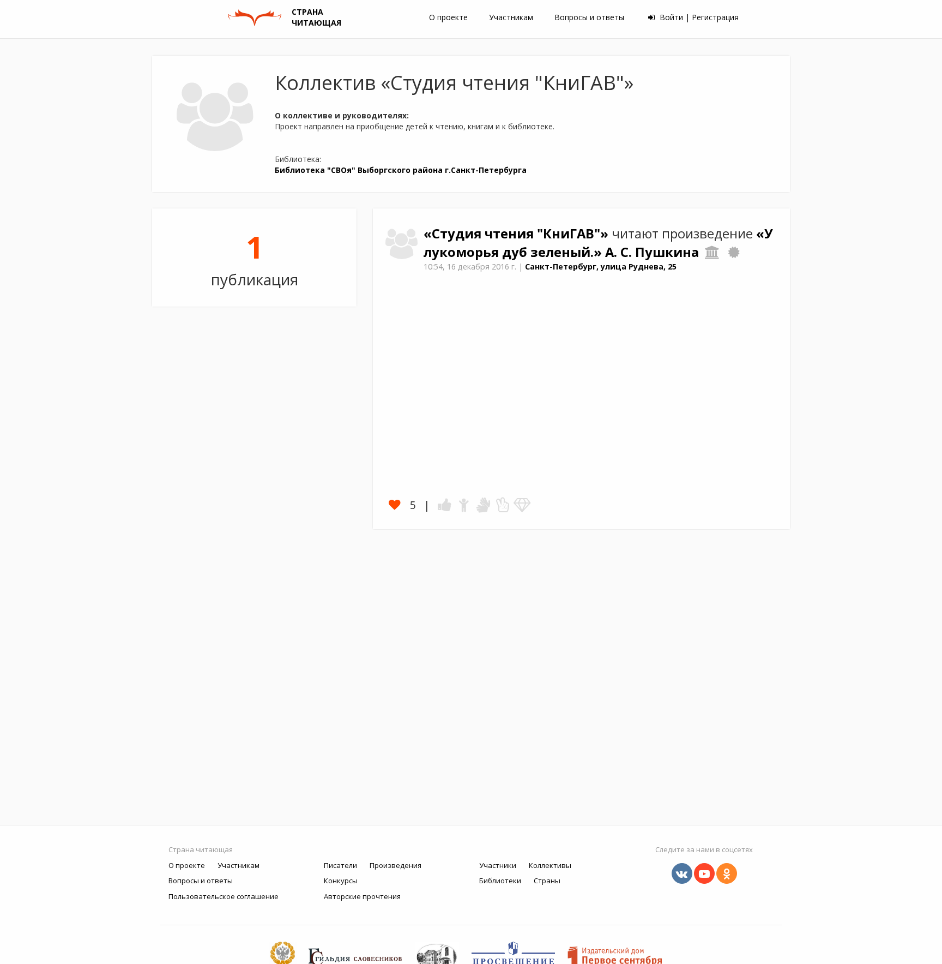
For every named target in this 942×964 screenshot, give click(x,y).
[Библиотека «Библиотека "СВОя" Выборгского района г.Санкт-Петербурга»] (712, 252)
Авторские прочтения (362, 896)
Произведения (395, 865)
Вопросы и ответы (589, 17)
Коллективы (550, 865)
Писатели (340, 865)
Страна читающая (200, 849)
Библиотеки (500, 880)
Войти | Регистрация (698, 17)
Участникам (511, 17)
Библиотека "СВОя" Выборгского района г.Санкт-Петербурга (401, 170)
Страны (547, 880)
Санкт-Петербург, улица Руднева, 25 (601, 266)
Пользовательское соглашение (223, 896)
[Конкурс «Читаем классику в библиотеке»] (734, 252)
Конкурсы (341, 880)
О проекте (448, 17)
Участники (497, 865)
